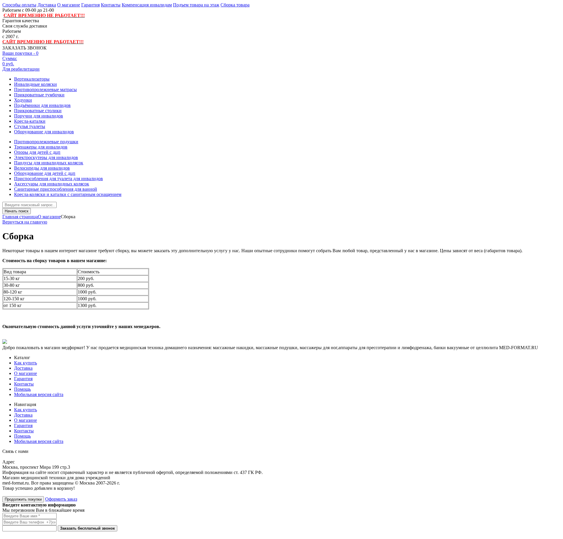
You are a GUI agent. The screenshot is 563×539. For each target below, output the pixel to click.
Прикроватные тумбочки (39, 94)
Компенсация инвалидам (147, 4)
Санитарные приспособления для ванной (55, 189)
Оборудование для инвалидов (44, 131)
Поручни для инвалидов (38, 115)
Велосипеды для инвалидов (42, 168)
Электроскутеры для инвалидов (46, 157)
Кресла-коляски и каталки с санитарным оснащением (67, 194)
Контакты (111, 4)
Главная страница (20, 216)
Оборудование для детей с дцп (44, 173)
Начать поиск (16, 211)
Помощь (22, 389)
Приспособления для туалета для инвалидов (58, 178)
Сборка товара (235, 4)
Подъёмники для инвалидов (42, 105)
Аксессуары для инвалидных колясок (51, 183)
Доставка (47, 4)
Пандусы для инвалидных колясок (48, 162)
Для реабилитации (21, 68)
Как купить (25, 362)
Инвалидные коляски (35, 84)
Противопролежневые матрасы (45, 89)
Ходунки (23, 100)
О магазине (68, 4)
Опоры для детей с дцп (37, 152)
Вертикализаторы (32, 78)
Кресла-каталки (29, 121)
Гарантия (90, 4)
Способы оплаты (19, 4)
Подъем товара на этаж (196, 4)
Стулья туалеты (29, 126)
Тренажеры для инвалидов (40, 146)
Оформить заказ (61, 499)
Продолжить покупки (23, 499)
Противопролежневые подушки (46, 141)
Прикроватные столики (38, 110)
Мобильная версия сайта (38, 394)
